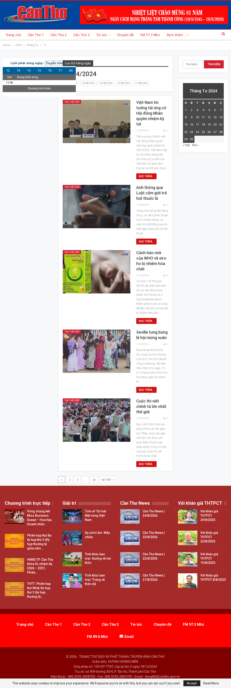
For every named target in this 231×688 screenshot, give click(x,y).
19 (209, 124)
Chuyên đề (125, 35)
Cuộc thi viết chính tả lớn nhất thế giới (151, 406)
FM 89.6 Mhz (97, 637)
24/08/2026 (88, 83)
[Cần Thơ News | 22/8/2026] (130, 559)
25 (203, 132)
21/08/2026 (141, 83)
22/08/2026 (123, 83)
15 (185, 124)
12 (209, 117)
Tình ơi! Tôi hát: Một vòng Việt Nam (96, 515)
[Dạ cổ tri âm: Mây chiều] (72, 538)
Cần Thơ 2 (59, 35)
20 (94, 479)
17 (197, 124)
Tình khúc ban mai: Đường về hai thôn (98, 558)
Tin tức (101, 35)
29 (185, 139)
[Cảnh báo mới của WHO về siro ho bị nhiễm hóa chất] (96, 271)
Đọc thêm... (146, 176)
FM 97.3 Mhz (150, 35)
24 (197, 132)
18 (203, 124)
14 (220, 117)
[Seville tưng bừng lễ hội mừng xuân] (96, 351)
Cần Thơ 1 (36, 35)
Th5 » (195, 145)
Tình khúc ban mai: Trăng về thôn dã (95, 580)
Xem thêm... (176, 35)
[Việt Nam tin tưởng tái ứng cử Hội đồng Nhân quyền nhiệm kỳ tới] (96, 121)
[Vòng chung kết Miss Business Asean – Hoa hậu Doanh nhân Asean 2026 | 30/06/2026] (14, 516)
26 (209, 132)
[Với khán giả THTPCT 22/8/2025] (187, 538)
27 (215, 132)
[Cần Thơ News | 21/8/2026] (130, 580)
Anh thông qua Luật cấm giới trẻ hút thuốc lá (151, 193)
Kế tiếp (107, 479)
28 (220, 132)
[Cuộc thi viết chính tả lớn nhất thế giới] (96, 420)
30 (191, 139)
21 (220, 124)
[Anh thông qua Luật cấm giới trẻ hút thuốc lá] (96, 206)
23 (191, 132)
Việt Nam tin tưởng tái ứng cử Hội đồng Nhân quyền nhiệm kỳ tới (151, 113)
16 (191, 124)
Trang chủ (13, 35)
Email (129, 637)
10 (197, 117)
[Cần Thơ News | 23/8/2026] (130, 538)
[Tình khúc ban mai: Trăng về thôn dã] (72, 580)
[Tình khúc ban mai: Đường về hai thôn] (72, 559)
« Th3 (186, 145)
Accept (192, 683)
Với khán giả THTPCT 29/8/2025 (209, 515)
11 (203, 117)
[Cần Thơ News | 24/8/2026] (130, 516)
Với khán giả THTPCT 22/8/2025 (209, 537)
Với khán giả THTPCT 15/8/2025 (209, 558)
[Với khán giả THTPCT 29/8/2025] (187, 516)
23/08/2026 (106, 83)
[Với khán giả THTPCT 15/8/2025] (187, 559)
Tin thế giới (71, 101)
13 (215, 117)
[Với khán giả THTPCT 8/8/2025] (187, 580)
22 (185, 132)
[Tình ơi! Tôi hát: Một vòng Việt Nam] (72, 516)
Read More (211, 683)
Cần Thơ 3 (81, 35)
